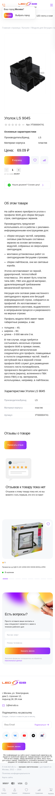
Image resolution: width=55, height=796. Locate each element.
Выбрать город (22, 15)
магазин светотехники (28, 767)
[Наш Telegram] (6, 736)
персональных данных (13, 661)
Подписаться (40, 725)
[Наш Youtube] (24, 736)
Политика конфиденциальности (16, 773)
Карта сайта (7, 777)
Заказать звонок (27, 651)
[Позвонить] (3, 5)
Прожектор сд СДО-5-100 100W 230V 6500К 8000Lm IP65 (24, 567)
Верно (8, 15)
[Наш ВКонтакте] (15, 736)
